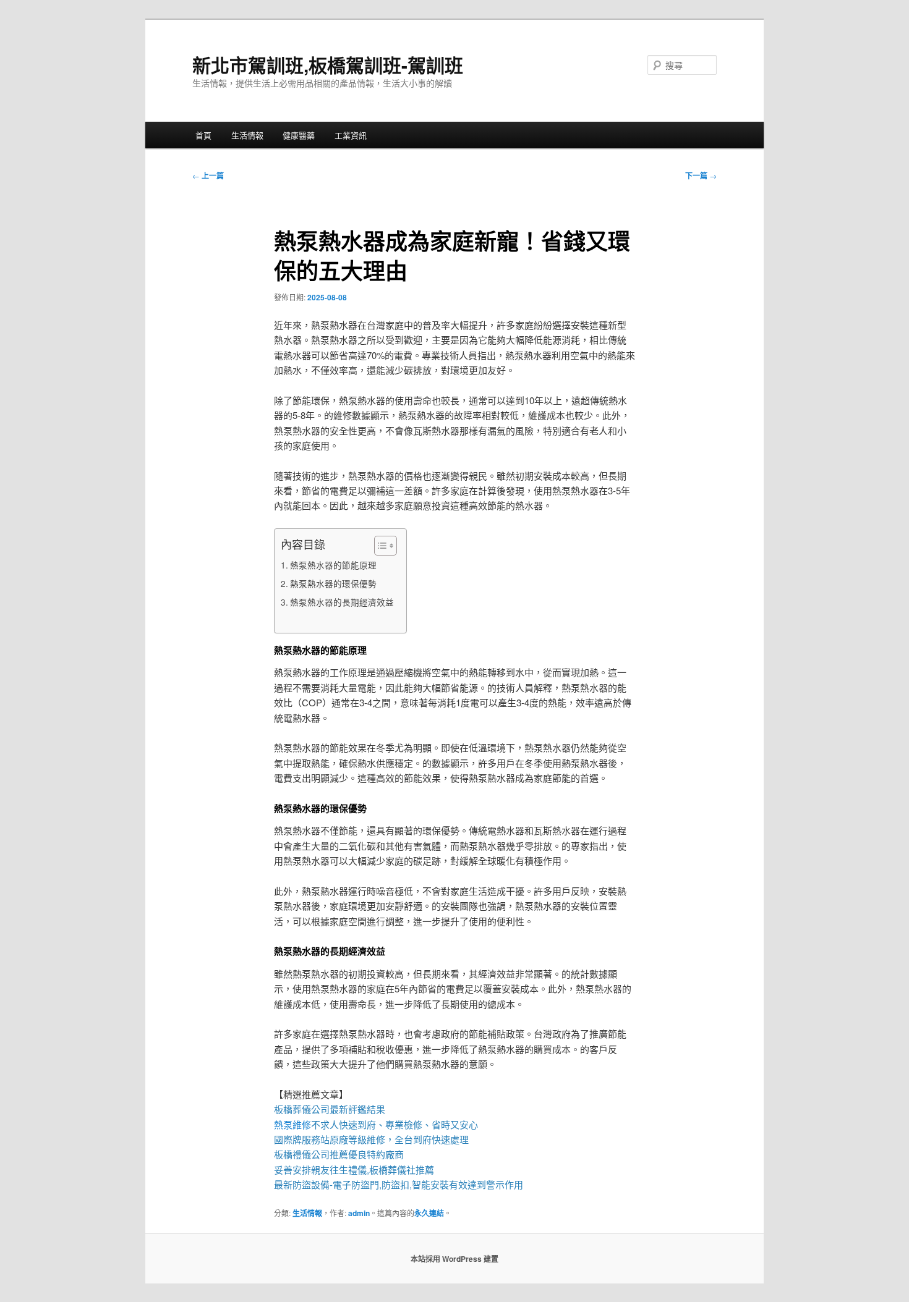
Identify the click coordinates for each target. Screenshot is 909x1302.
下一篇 (701, 175)
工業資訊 (351, 135)
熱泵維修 (292, 1124)
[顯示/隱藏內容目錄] (379, 545)
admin (359, 1213)
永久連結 (429, 1213)
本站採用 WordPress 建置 (454, 1258)
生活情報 (247, 135)
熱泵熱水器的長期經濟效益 (342, 602)
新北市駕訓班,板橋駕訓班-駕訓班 (327, 64)
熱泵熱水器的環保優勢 (333, 583)
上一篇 (208, 175)
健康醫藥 (299, 135)
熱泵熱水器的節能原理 (333, 565)
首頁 (203, 135)
